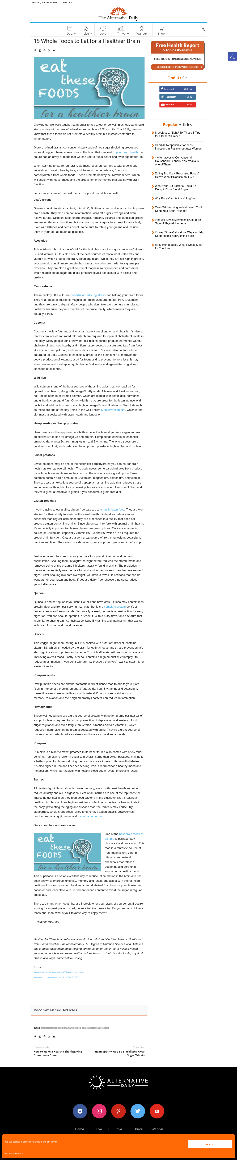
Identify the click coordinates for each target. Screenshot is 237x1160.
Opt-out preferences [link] (14, 1153)
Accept (210, 1144)
